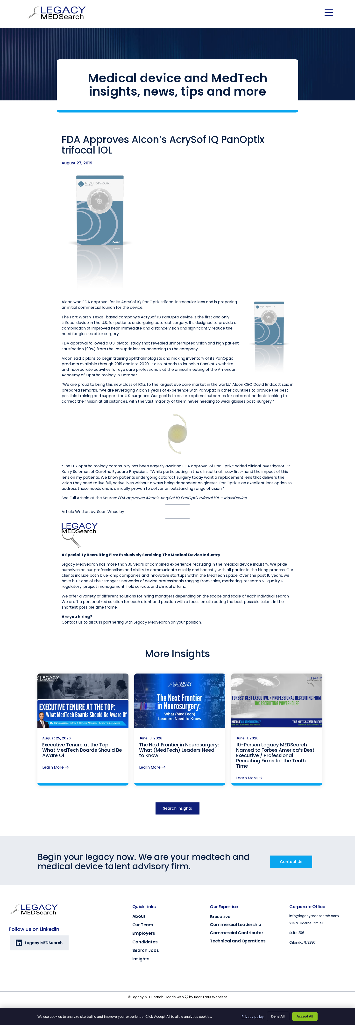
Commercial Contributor (236, 933)
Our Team (142, 925)
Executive (220, 916)
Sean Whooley (110, 511)
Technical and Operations (237, 941)
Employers (143, 933)
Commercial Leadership (235, 924)
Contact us (72, 622)
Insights (140, 959)
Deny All (278, 1016)
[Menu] (329, 13)
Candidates (145, 942)
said (285, 384)
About (139, 916)
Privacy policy (252, 1016)
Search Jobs (145, 950)
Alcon (67, 302)
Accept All (305, 1016)
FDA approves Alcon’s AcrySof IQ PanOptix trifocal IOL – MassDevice (182, 498)
